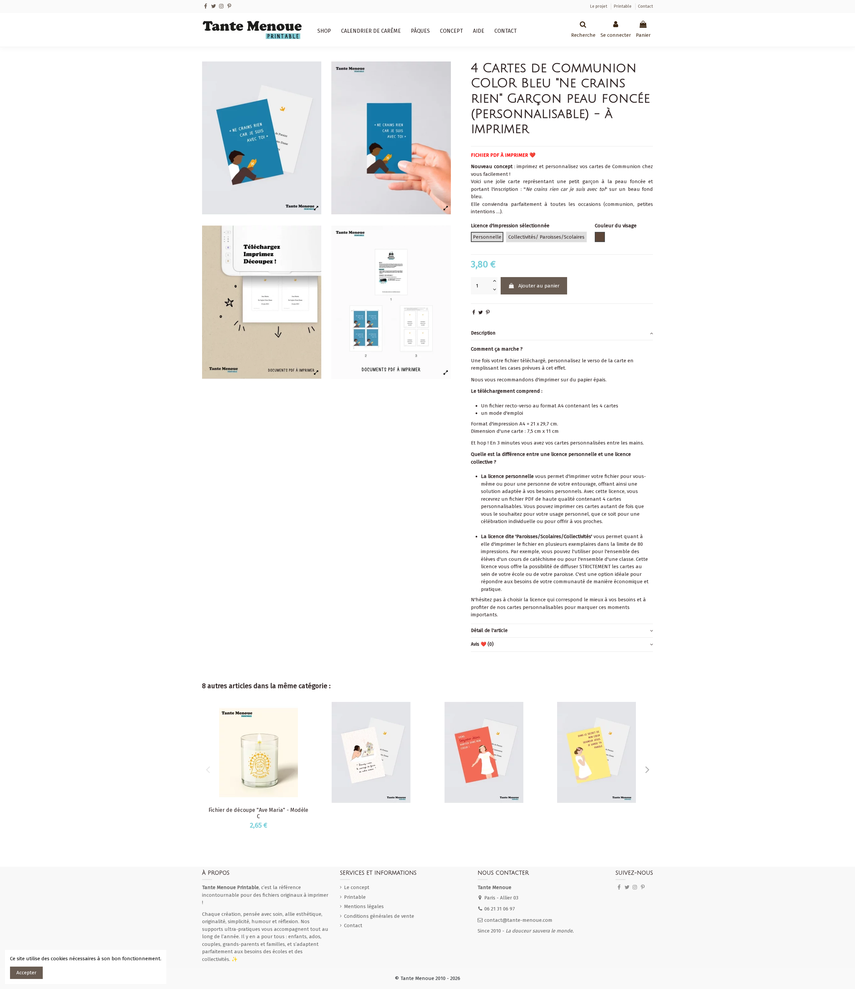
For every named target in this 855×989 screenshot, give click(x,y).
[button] (324, 31)
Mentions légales (364, 906)
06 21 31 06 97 (499, 909)
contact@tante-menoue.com (518, 920)
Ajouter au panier (538, 286)
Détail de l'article (489, 630)
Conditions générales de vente (379, 916)
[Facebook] (205, 6)
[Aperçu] (307, 712)
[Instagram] (221, 6)
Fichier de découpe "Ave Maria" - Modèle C (258, 813)
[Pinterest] (229, 6)
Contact (645, 6)
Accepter (26, 973)
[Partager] (473, 313)
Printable (623, 6)
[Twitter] (213, 6)
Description (483, 333)
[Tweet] (480, 313)
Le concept (356, 887)
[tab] (562, 334)
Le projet (599, 6)
